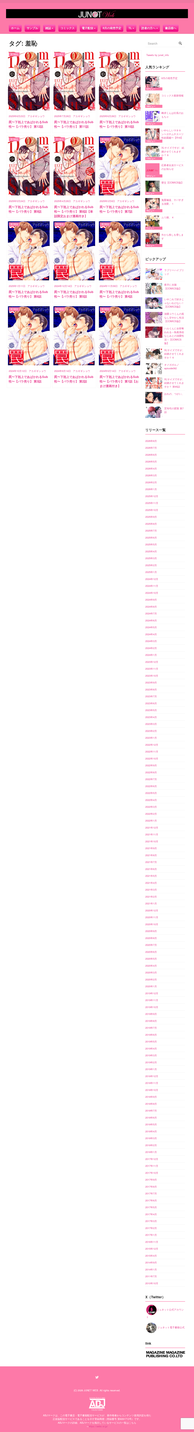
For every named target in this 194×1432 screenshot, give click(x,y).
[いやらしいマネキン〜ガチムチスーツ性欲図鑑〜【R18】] (153, 135)
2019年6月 (151, 1034)
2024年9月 (151, 599)
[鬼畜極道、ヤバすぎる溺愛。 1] (153, 205)
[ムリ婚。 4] (153, 222)
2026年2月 (151, 482)
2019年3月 (151, 1055)
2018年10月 (151, 1090)
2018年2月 (151, 1145)
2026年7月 (151, 447)
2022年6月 (151, 786)
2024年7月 (151, 613)
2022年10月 (151, 758)
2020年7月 (151, 945)
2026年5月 (151, 461)
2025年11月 (151, 503)
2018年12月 (151, 1076)
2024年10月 (151, 593)
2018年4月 (151, 1131)
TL (130, 28)
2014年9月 (151, 1262)
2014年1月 (151, 1269)
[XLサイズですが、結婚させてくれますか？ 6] (153, 153)
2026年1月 (151, 489)
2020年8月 (151, 938)
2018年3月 (151, 1138)
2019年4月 (151, 1048)
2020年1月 (151, 986)
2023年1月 (151, 737)
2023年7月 (151, 696)
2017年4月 (151, 1214)
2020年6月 (151, 952)
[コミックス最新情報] (153, 100)
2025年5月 (151, 544)
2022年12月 (151, 744)
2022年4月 (151, 800)
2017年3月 (151, 1221)
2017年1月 (151, 1235)
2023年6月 (151, 703)
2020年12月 (151, 910)
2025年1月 (151, 572)
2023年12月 (151, 662)
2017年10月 (151, 1173)
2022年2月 (151, 814)
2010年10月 (151, 1283)
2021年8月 (151, 855)
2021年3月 (151, 889)
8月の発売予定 (112, 28)
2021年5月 (151, 876)
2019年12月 (151, 993)
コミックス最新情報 (172, 95)
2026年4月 (151, 468)
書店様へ (170, 28)
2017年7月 (151, 1193)
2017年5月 (151, 1207)
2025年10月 (151, 510)
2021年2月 (151, 896)
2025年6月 (151, 537)
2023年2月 (151, 731)
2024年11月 (151, 586)
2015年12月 (151, 1248)
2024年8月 (151, 606)
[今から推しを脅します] (153, 240)
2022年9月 (151, 765)
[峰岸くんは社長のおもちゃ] (153, 118)
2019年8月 (151, 1021)
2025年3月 (151, 558)
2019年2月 (151, 1062)
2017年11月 (151, 1166)
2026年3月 (151, 475)
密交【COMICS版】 (172, 182)
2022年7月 (151, 779)
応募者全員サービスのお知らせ (172, 167)
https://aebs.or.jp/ (98, 1426)
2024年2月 (151, 648)
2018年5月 (151, 1124)
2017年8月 (151, 1186)
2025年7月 (151, 530)
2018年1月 (151, 1152)
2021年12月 (151, 827)
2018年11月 (151, 1083)
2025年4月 (151, 551)
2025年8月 (151, 524)
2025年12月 (151, 496)
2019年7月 (151, 1027)
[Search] (180, 43)
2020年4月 (151, 965)
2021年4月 (151, 883)
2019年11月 (151, 1000)
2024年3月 (151, 641)
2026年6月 (151, 454)
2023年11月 (151, 668)
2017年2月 (151, 1228)
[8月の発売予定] (153, 83)
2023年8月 (151, 689)
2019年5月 (151, 1041)
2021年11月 (151, 834)
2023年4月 (151, 717)
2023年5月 (151, 710)
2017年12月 (151, 1159)
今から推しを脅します (172, 236)
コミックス (67, 28)
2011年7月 (151, 1276)
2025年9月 (151, 517)
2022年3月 (151, 807)
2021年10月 (151, 841)
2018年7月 (151, 1110)
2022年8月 (151, 772)
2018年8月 (151, 1103)
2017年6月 (151, 1200)
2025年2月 (151, 565)
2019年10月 (151, 1007)
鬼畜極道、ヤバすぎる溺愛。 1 (172, 201)
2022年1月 (151, 820)
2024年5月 (151, 627)
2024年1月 (151, 655)
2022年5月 (151, 793)
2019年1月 (151, 1069)
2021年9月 (151, 848)
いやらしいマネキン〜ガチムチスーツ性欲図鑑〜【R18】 (172, 133)
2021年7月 (151, 862)
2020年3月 (151, 972)
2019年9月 (151, 1014)
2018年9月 (151, 1096)
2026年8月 (151, 441)
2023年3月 (151, 724)
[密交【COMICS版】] (153, 187)
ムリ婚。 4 (167, 217)
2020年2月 (151, 979)
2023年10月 (151, 675)
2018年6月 (151, 1117)
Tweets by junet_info (157, 55)
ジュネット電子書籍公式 (171, 1327)
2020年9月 (151, 931)
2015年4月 (151, 1255)
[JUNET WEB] (97, 13)
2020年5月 (151, 958)
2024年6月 (151, 620)
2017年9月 (151, 1179)
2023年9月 (151, 682)
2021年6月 (151, 869)
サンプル (32, 28)
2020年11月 (151, 917)
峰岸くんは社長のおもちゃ (172, 114)
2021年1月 (151, 903)
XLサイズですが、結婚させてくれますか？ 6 (172, 151)
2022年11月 (151, 751)
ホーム (15, 28)
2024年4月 (151, 634)
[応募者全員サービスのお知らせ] (153, 170)
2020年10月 (151, 924)
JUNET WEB (91, 1390)
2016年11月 (151, 1242)
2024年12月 (151, 579)
